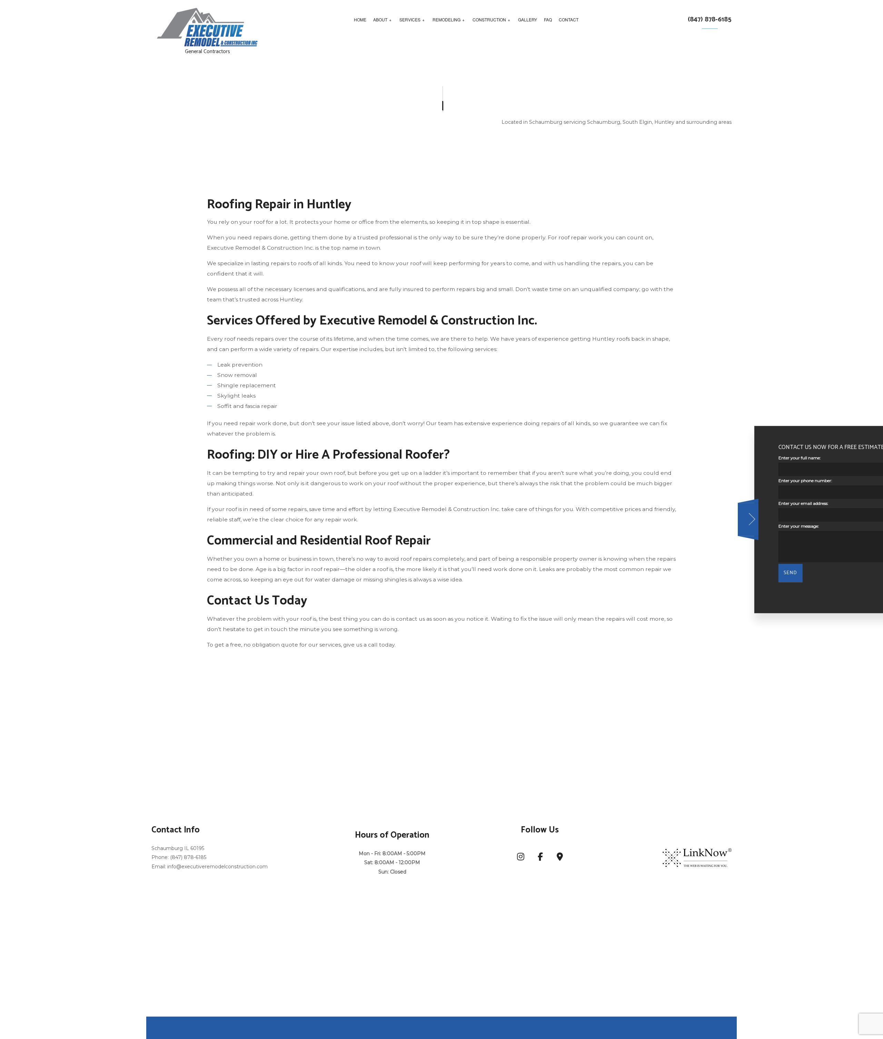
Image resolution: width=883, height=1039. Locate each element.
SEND (726, 573)
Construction (489, 19)
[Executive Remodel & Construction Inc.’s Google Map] (559, 858)
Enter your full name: (735, 457)
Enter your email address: (739, 503)
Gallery (527, 19)
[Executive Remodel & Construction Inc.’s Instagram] (520, 858)
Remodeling (446, 19)
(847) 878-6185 (710, 20)
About (380, 19)
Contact (568, 19)
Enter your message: (734, 526)
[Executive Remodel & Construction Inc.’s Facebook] (540, 858)
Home (360, 19)
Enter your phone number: (741, 480)
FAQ (548, 19)
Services (409, 19)
